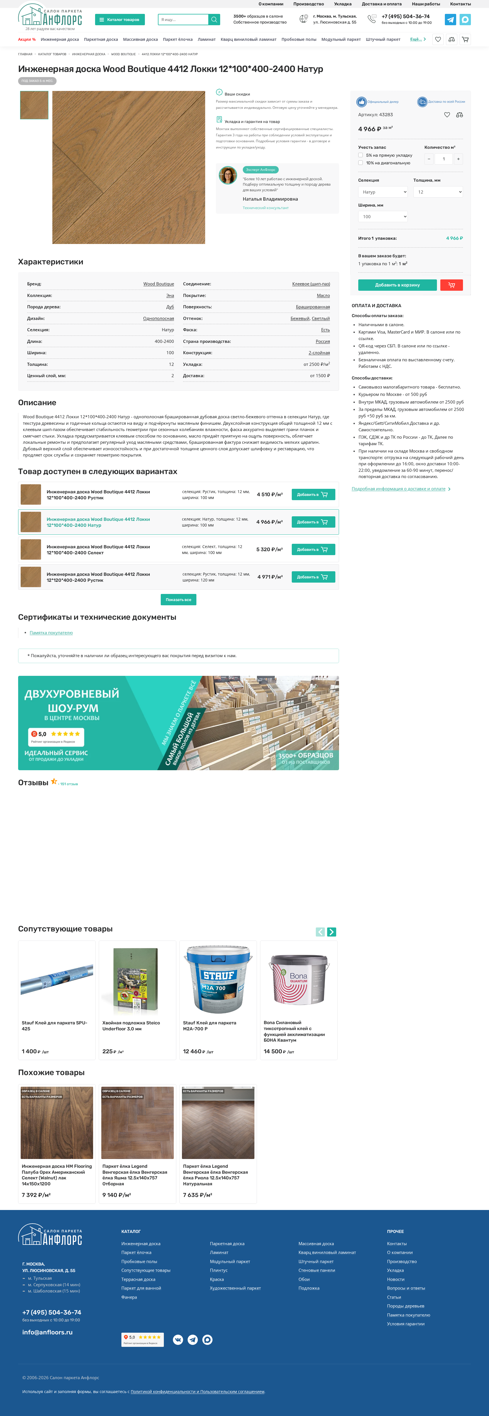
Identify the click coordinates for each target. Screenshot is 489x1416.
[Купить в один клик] (451, 285)
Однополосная (158, 318)
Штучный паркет (383, 39)
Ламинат (207, 39)
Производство (308, 4)
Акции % (27, 39)
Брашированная (313, 306)
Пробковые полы (299, 39)
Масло (323, 295)
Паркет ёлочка (178, 39)
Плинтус (219, 1270)
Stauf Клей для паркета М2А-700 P (209, 1025)
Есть (325, 329)
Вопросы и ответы (406, 1288)
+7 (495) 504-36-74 (406, 16)
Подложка (309, 1288)
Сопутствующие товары (146, 1270)
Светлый (321, 318)
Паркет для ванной (141, 1288)
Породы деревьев (405, 1306)
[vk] (178, 1339)
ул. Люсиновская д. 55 (335, 19)
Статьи (394, 1297)
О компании (271, 4)
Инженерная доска (60, 39)
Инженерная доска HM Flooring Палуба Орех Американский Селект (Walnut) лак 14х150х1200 (57, 1175)
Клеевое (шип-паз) (311, 283)
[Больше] (458, 159)
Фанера (129, 1297)
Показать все (178, 599)
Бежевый (300, 318)
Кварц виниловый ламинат (248, 39)
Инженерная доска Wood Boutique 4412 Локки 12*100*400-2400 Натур (98, 522)
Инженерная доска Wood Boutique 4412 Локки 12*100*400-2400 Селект (98, 549)
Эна (170, 295)
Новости (396, 1279)
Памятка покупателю (51, 632)
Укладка (343, 4)
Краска (217, 1279)
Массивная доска (140, 39)
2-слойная (319, 352)
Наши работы (426, 4)
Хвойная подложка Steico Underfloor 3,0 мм (131, 1025)
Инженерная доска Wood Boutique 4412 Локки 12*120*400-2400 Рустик (98, 577)
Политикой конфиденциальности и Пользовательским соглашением (197, 1391)
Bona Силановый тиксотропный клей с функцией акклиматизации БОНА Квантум (294, 1031)
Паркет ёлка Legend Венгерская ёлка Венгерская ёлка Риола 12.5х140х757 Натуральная (215, 1175)
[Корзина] (465, 39)
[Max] (207, 1339)
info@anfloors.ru (47, 1332)
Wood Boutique (158, 283)
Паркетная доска (101, 39)
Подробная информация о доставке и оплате (398, 488)
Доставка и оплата (382, 4)
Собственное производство (260, 22)
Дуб (170, 306)
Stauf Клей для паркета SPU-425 (54, 1025)
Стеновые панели (317, 1270)
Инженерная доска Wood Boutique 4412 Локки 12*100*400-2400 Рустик (98, 494)
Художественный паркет (235, 1288)
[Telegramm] (192, 1339)
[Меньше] (429, 159)
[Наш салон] (178, 723)
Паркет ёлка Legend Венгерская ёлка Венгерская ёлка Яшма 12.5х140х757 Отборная (134, 1175)
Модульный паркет (341, 39)
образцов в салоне (258, 16)
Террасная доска (138, 1279)
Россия (323, 341)
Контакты (460, 4)
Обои (304, 1279)
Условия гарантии (406, 1323)
